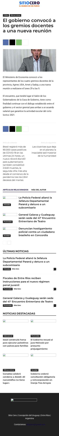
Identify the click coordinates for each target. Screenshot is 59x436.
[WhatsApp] (19, 42)
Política (6, 15)
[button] (55, 4)
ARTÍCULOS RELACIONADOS (15, 190)
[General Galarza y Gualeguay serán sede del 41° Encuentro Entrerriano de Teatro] (10, 218)
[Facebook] (6, 42)
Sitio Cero (15, 269)
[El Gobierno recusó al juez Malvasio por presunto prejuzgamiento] (43, 328)
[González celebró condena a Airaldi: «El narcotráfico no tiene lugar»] (15, 362)
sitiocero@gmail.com (35, 424)
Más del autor (38, 190)
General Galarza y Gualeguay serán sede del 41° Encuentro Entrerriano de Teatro (37, 218)
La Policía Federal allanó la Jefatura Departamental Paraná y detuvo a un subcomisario (26, 262)
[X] (12, 42)
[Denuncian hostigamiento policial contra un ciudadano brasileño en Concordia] (10, 232)
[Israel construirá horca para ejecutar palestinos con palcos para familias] (15, 328)
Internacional (8, 336)
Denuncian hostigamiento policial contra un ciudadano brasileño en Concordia (37, 232)
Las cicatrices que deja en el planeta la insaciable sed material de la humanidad (44, 151)
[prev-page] (4, 242)
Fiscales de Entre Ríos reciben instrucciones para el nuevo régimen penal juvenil (26, 282)
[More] (26, 42)
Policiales (7, 204)
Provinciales (8, 221)
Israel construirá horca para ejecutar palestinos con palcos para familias (15, 342)
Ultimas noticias (15, 15)
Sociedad (7, 235)
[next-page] (9, 242)
